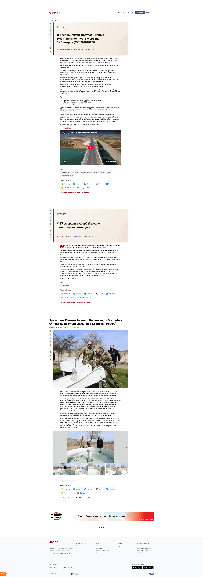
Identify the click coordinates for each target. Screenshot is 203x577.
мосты (102, 172)
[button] (50, 23)
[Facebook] (54, 567)
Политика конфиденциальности (145, 546)
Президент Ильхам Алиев (68, 481)
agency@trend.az (53, 556)
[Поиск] (119, 12)
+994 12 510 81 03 (53, 555)
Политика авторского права (144, 548)
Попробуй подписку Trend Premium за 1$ (76, 192)
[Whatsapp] (50, 567)
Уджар (108, 172)
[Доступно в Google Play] (148, 567)
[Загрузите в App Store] (137, 567)
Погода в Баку (65, 285)
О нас (97, 543)
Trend (114, 60)
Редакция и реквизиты (102, 546)
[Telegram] (64, 567)
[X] (57, 567)
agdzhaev (68, 128)
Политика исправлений (102, 553)
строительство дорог (67, 175)
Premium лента (80, 546)
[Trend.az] (55, 12)
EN (146, 573)
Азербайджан (65, 172)
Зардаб (95, 172)
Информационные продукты (123, 546)
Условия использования (143, 543)
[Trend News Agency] (53, 542)
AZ (149, 573)
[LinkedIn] (68, 567)
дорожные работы (86, 172)
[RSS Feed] (71, 567)
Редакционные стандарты (103, 550)
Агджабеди (75, 172)
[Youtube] (61, 567)
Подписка (119, 543)
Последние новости (81, 543)
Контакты (99, 548)
